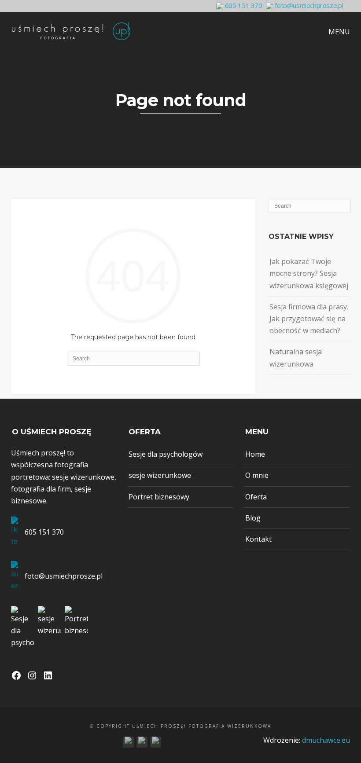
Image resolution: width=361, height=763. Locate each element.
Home (255, 454)
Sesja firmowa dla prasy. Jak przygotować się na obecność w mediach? (308, 318)
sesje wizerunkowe (160, 475)
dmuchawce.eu (326, 740)
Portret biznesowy (159, 497)
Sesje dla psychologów (166, 454)
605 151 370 (243, 5)
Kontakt (258, 539)
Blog (253, 518)
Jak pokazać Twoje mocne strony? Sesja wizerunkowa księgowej (308, 273)
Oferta (256, 497)
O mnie (257, 475)
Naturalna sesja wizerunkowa (295, 357)
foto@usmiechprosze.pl (309, 5)
